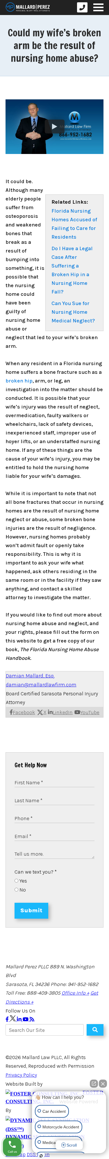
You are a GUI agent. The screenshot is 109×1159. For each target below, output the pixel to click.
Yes (22, 881)
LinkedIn (63, 712)
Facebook (24, 712)
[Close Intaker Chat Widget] (103, 1084)
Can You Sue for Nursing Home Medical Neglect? (73, 312)
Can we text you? (36, 872)
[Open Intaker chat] (41, 1155)
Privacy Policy (21, 1075)
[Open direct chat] (94, 1084)
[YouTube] (26, 1019)
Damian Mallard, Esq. (30, 676)
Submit (31, 910)
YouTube (89, 712)
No (22, 890)
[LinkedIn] (20, 1019)
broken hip (19, 381)
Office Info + (75, 993)
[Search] (95, 1030)
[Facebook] (8, 1019)
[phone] (82, 7)
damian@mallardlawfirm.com (41, 684)
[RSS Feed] (32, 1019)
